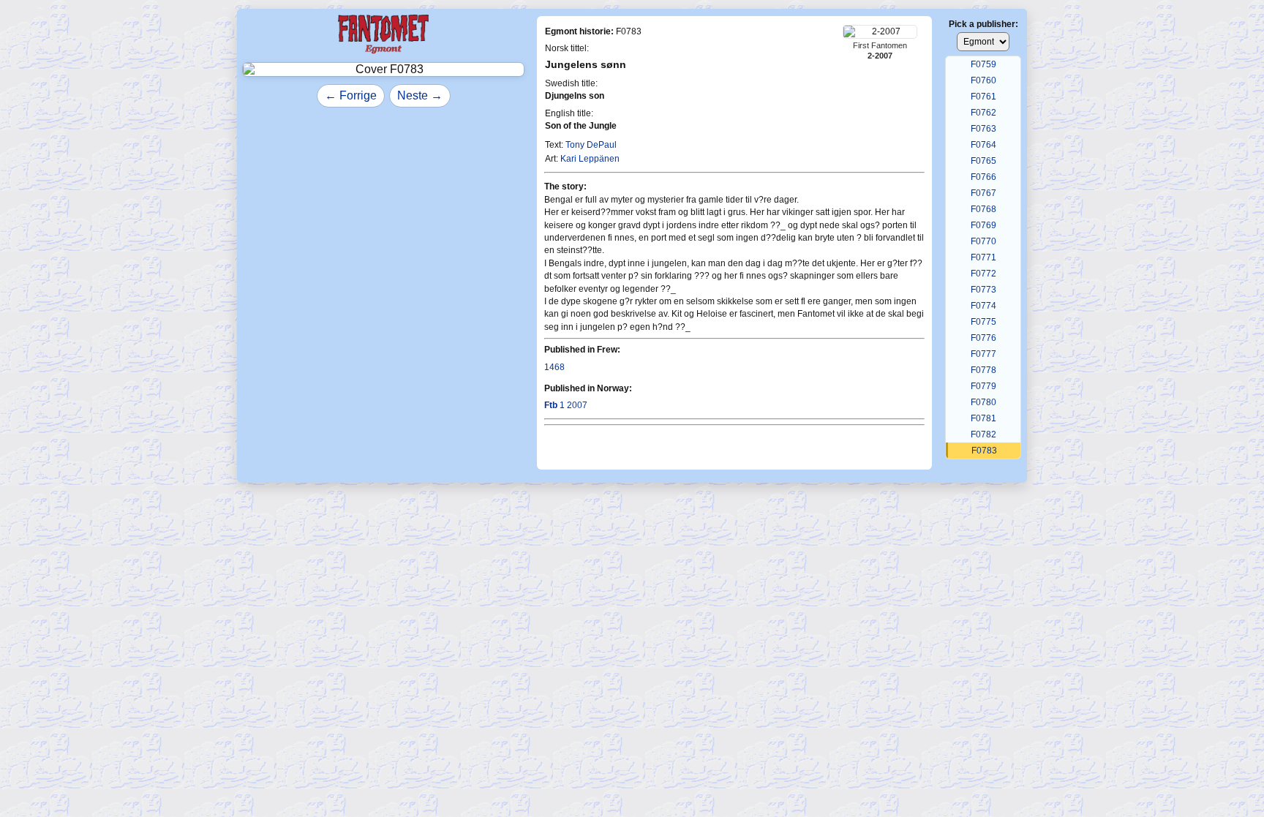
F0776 (983, 338)
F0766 (983, 177)
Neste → (420, 95)
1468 (554, 367)
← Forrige (351, 95)
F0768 (983, 209)
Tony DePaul (591, 145)
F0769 (983, 225)
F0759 (983, 64)
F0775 (983, 322)
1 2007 (565, 405)
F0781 (983, 418)
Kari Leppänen (590, 159)
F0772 (983, 273)
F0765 (983, 161)
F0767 (983, 193)
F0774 (983, 306)
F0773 (983, 290)
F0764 (983, 145)
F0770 (983, 241)
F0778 (983, 370)
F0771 (983, 257)
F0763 (983, 129)
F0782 (983, 434)
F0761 (983, 96)
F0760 (983, 80)
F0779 (983, 386)
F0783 (984, 450)
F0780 (983, 402)
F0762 (983, 113)
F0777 (983, 354)
